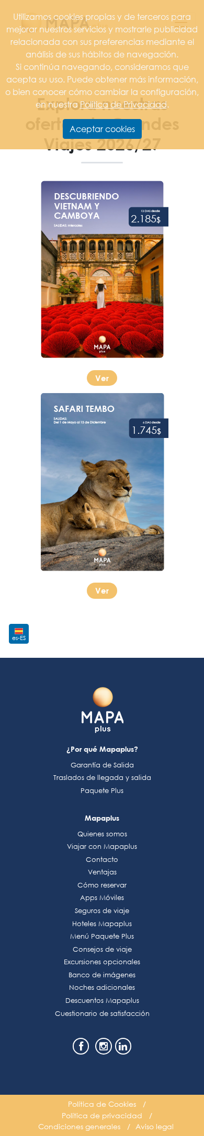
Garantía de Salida (102, 765)
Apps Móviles (102, 897)
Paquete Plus (102, 790)
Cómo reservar (102, 885)
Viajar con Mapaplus (102, 846)
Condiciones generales (79, 1126)
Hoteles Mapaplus (102, 923)
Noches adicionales (102, 987)
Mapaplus (102, 817)
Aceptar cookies (102, 128)
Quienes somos (102, 834)
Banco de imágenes (102, 975)
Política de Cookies (102, 1104)
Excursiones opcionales (102, 961)
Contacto (102, 859)
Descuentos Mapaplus (102, 1000)
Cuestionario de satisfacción (102, 1013)
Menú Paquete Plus (102, 936)
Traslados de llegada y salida (102, 777)
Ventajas (102, 872)
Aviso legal (154, 1126)
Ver (102, 378)
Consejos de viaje (102, 949)
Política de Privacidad (123, 104)
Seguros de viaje (102, 910)
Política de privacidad (102, 1115)
